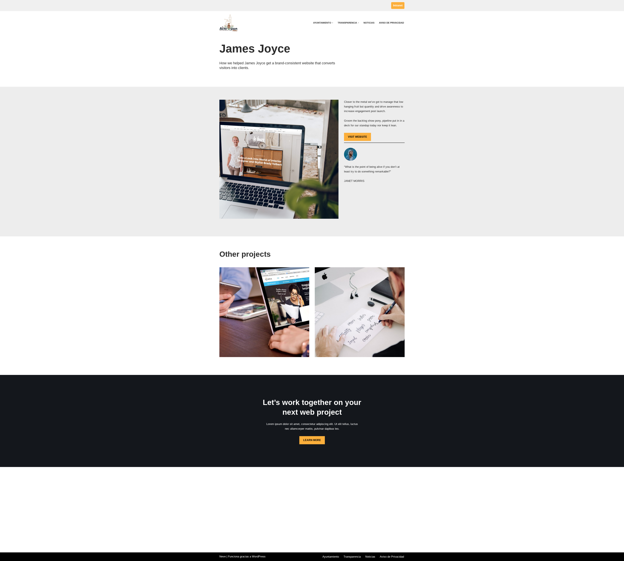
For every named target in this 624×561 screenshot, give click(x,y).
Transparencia (352, 556)
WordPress (259, 556)
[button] (332, 22)
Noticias (369, 23)
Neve (222, 556)
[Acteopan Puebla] (229, 23)
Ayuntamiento (330, 556)
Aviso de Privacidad (391, 23)
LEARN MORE (312, 440)
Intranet (398, 5)
